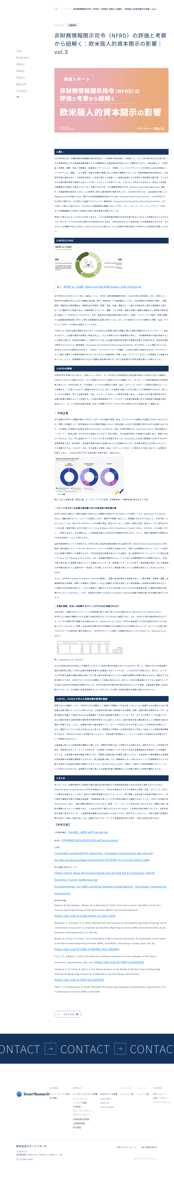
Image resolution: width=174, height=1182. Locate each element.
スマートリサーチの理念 (59, 1094)
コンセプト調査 (80, 1103)
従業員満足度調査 (81, 1119)
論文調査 (77, 1127)
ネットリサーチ (80, 1099)
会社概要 (53, 1098)
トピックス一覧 (126, 1094)
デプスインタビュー (82, 1114)
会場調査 (77, 1107)
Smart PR (104, 1103)
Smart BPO (105, 1099)
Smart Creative (107, 1107)
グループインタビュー (83, 1110)
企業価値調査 (79, 1123)
